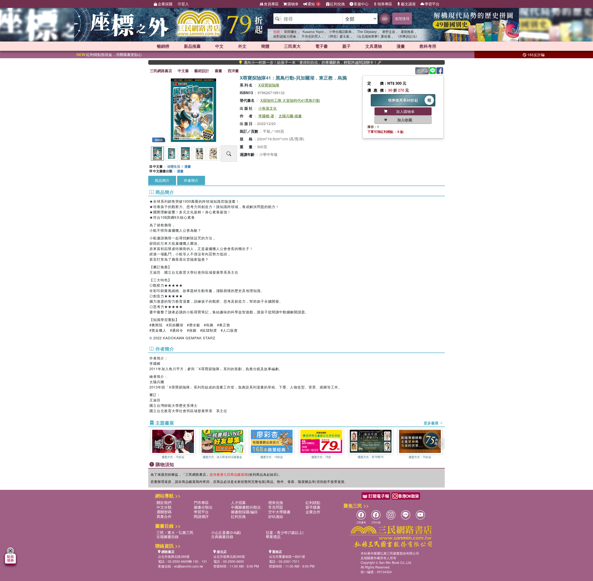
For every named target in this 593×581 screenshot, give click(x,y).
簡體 (265, 46)
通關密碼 (164, 511)
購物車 (293, 3)
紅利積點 (313, 502)
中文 (219, 46)
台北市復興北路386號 (173, 556)
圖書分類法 (203, 507)
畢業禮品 (273, 536)
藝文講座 (408, 3)
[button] (441, 444)
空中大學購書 (279, 511)
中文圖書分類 (162, 171)
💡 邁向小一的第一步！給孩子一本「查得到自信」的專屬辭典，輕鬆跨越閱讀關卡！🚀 (286, 62)
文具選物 (373, 46)
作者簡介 (191, 180)
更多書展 (431, 423)
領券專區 (384, 3)
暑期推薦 (407, 31)
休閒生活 (173, 166)
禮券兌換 (275, 502)
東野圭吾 (388, 31)
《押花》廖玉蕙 (338, 36)
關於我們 (164, 502)
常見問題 (275, 507)
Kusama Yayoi (313, 31)
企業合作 (313, 511)
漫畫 (401, 46)
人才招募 (238, 502)
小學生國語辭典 (340, 31)
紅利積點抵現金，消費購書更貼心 (109, 54)
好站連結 (275, 516)
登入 (185, 3)
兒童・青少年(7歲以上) (284, 532)
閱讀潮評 (201, 516)
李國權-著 (266, 116)
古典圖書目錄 (222, 536)
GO (385, 18)
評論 (424, 70)
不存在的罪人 (311, 36)
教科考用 (428, 46)
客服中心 (361, 3)
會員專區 (271, 3)
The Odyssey (367, 31)
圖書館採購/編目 (244, 511)
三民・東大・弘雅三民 (174, 532)
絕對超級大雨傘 (284, 36)
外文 (242, 46)
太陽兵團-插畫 (290, 116)
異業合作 (164, 516)
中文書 (183, 70)
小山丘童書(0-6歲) (226, 532)
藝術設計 (201, 70)
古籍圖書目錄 (167, 536)
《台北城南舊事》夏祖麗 (373, 36)
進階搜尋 (402, 18)
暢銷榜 (163, 46)
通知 (313, 3)
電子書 (321, 46)
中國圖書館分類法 (246, 507)
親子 (346, 46)
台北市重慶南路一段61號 (287, 556)
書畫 (218, 70)
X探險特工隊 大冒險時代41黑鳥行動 (290, 100)
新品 (192, 46)
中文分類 (164, 507)
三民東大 (292, 46)
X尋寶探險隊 (268, 85)
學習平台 (432, 3)
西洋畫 (233, 70)
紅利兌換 (337, 3)
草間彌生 (290, 31)
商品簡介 (162, 180)
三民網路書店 (161, 70)
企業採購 (165, 3)
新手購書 (313, 507)
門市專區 (201, 502)
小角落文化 (267, 108)
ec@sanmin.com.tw (188, 566)
